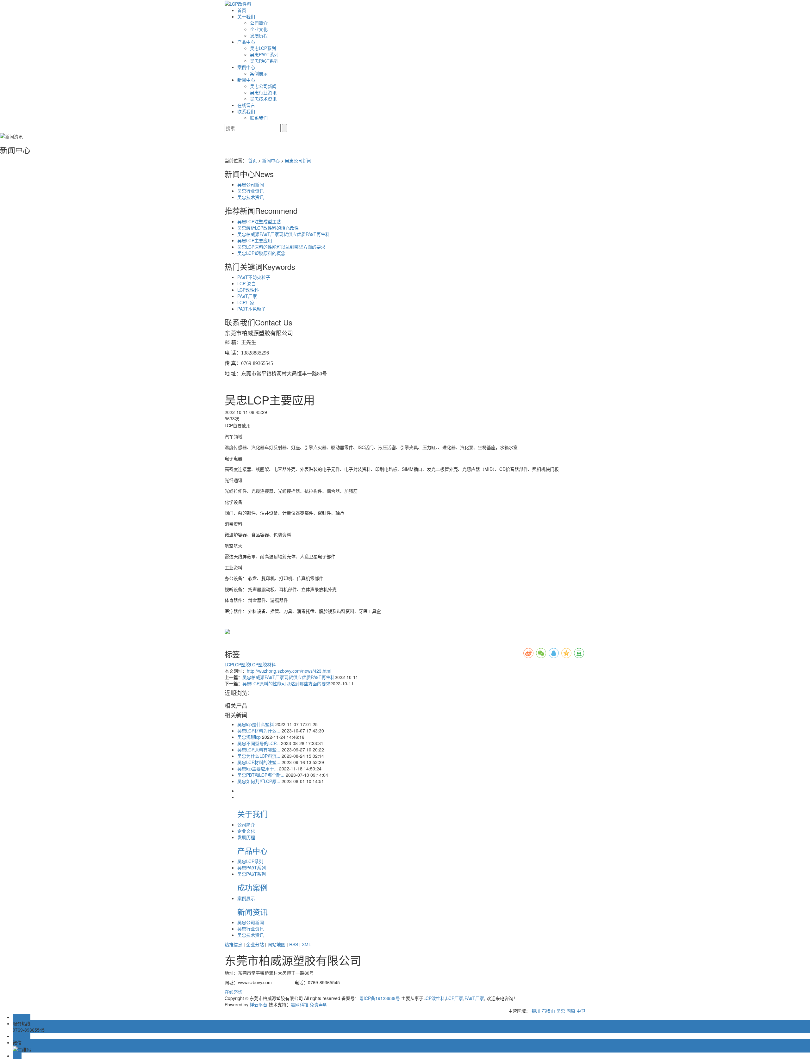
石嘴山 (548, 1011)
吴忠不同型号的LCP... (258, 743)
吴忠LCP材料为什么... (258, 730)
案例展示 (259, 73)
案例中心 (246, 67)
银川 (536, 1011)
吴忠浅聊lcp (249, 737)
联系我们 (246, 111)
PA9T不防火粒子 (253, 277)
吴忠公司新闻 (263, 86)
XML (306, 944)
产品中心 (246, 42)
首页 (241, 10)
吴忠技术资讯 (263, 99)
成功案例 (252, 887)
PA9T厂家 (247, 296)
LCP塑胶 (241, 664)
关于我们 (246, 16)
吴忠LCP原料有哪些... (258, 749)
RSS (293, 944)
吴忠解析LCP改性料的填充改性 (268, 228)
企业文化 (259, 29)
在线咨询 (233, 992)
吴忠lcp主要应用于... (257, 768)
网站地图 (276, 944)
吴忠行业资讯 (263, 92)
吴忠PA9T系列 (264, 54)
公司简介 (259, 23)
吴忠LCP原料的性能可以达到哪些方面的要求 (281, 247)
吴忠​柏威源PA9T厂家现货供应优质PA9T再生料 (283, 234)
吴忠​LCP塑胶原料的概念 (261, 253)
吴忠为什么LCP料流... (258, 756)
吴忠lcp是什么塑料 (255, 724)
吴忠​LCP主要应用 (254, 240)
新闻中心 (246, 80)
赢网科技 (299, 1004)
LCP (229, 664)
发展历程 (259, 35)
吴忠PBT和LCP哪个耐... (260, 775)
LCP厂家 (245, 302)
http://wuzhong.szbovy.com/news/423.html (289, 671)
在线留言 (246, 105)
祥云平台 (258, 1004)
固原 (570, 1011)
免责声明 (318, 1004)
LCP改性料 (248, 290)
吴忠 (560, 1011)
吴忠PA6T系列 (264, 61)
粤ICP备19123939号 (379, 998)
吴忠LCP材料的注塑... (258, 762)
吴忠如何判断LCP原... (258, 781)
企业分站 (255, 944)
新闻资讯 (252, 911)
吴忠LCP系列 (263, 48)
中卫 (580, 1011)
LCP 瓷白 (246, 283)
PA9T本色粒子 (251, 309)
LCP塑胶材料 (263, 664)
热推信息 (233, 944)
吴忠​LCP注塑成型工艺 (259, 221)
